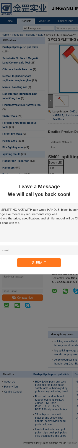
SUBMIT (39, 262)
